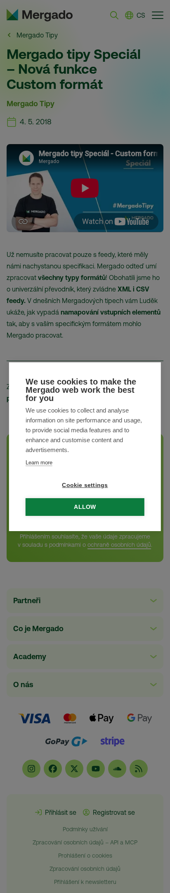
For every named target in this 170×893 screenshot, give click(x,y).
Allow (85, 507)
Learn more (39, 462)
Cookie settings (85, 485)
